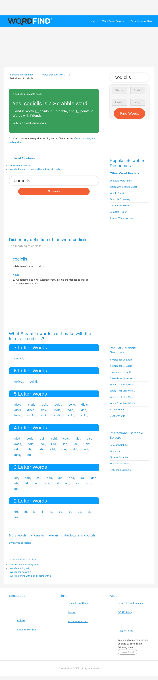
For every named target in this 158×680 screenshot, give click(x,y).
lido (53, 444)
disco (31, 410)
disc (89, 438)
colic (72, 404)
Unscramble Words (120, 205)
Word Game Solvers (113, 21)
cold (54, 438)
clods (31, 404)
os (79, 511)
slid (75, 449)
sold (17, 454)
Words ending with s (20, 572)
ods (46, 483)
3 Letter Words (117, 416)
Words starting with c (21, 568)
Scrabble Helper (118, 212)
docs (17, 444)
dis (60, 478)
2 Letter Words (117, 409)
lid (26, 483)
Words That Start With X (122, 403)
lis (36, 483)
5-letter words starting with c (25, 564)
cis (16, 478)
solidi (33, 381)
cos (49, 478)
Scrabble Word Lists (141, 21)
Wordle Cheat (117, 193)
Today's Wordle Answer (122, 218)
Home (92, 21)
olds (41, 449)
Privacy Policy (125, 630)
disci (17, 410)
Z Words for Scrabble (121, 366)
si (89, 511)
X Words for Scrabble (121, 372)
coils (45, 404)
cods (30, 438)
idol (42, 444)
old (67, 483)
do (16, 511)
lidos (83, 410)
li (43, 511)
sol (16, 488)
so (16, 517)
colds (58, 404)
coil (42, 438)
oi (70, 511)
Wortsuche (115, 451)
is (34, 511)
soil (86, 449)
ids (16, 483)
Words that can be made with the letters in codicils (36, 169)
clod (17, 438)
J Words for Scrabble (121, 359)
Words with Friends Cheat (123, 187)
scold (31, 415)
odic (17, 449)
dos (93, 478)
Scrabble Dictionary (120, 199)
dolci (44, 410)
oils (29, 449)
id (25, 511)
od (60, 511)
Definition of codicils (20, 165)
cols (66, 438)
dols (30, 444)
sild (52, 449)
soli (29, 454)
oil (57, 483)
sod (88, 483)
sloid (44, 415)
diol (77, 438)
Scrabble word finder (78, 603)
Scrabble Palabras (119, 463)
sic (78, 483)
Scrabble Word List (27, 629)
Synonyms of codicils (20, 542)
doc (71, 478)
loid (87, 444)
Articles (21, 620)
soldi (71, 415)
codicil (18, 358)
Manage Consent (127, 652)
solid (84, 415)
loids (17, 415)
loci (76, 444)
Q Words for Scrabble (121, 378)
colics (18, 381)
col (38, 478)
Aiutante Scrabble (119, 457)
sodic (58, 415)
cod (27, 478)
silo (63, 449)
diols (84, 404)
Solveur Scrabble (119, 445)
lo (51, 511)
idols (57, 410)
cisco (18, 404)
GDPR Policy (125, 612)
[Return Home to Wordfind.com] (29, 25)
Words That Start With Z (122, 384)
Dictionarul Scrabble (120, 470)
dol (82, 478)
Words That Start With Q (122, 391)
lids (64, 444)
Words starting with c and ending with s (30, 575)
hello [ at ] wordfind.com (130, 603)
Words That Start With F (122, 397)
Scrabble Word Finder (121, 180)
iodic (70, 410)
